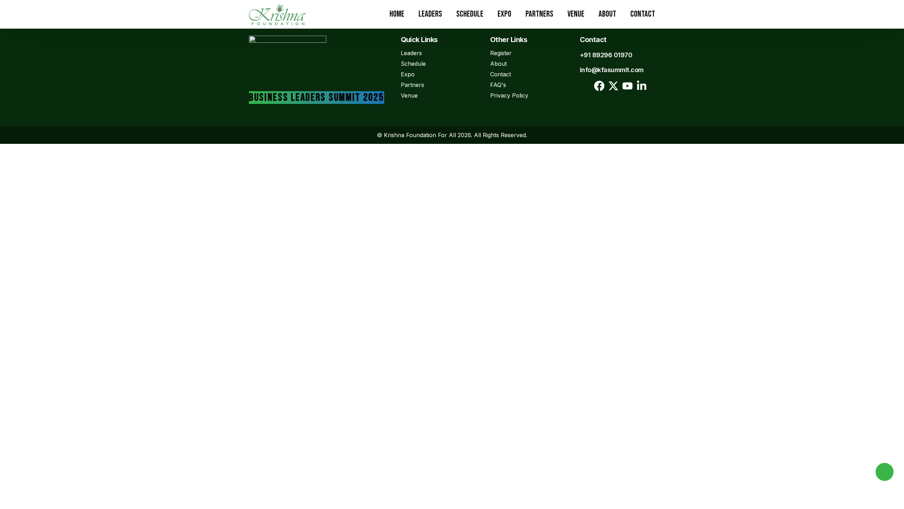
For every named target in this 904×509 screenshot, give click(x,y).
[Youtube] (627, 86)
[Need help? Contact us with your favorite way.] (884, 472)
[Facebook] (599, 86)
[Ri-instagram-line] (585, 86)
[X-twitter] (613, 86)
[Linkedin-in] (641, 86)
